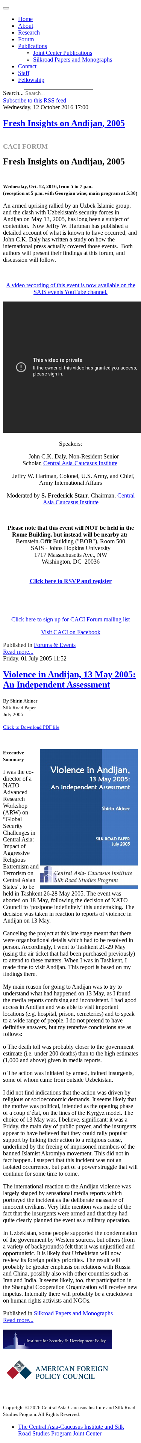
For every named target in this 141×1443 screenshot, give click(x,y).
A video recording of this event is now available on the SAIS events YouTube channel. (70, 288)
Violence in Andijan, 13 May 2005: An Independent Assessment (69, 679)
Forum (26, 39)
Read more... (18, 651)
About (25, 26)
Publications (32, 46)
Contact (27, 66)
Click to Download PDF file (31, 727)
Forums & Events (55, 645)
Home (25, 19)
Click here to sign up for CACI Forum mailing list (70, 619)
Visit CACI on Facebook (70, 632)
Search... (13, 93)
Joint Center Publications (62, 53)
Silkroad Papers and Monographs (72, 59)
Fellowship (31, 80)
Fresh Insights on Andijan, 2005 (64, 123)
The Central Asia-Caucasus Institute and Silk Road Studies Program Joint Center (71, 1430)
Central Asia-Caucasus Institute (80, 463)
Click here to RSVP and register (71, 581)
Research (29, 32)
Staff (23, 73)
